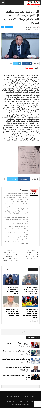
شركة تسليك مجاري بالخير (13, 396)
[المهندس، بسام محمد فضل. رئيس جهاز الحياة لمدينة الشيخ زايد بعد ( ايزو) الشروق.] (30, 279)
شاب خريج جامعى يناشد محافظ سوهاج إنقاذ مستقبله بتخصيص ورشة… (17, 344)
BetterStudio (25, 404)
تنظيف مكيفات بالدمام (29, 396)
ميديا (3, 27)
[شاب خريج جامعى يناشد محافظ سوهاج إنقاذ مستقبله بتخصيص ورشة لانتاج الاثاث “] (35, 345)
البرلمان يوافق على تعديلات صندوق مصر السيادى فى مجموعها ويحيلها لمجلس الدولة (31, 255)
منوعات (6, 27)
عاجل (11, 27)
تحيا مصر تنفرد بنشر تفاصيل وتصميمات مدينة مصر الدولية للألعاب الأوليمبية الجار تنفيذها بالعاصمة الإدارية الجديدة (10, 256)
